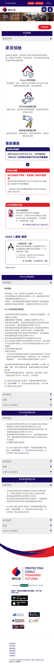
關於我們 (12, 648)
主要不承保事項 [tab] (10, 405)
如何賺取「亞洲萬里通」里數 (36, 261)
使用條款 (12, 653)
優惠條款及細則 (10, 267)
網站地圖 (12, 651)
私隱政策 (12, 656)
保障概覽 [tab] (6, 394)
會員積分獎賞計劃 (32, 225)
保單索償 (12, 646)
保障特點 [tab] (6, 282)
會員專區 (12, 643)
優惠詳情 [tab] (6, 38)
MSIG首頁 (31, 3)
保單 (15, 383)
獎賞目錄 (44, 225)
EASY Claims (39, 3)
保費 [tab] (4, 400)
